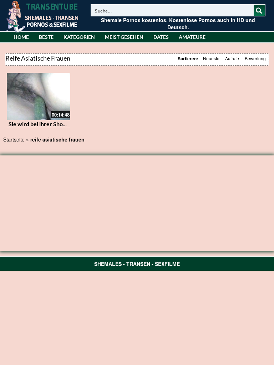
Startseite (14, 139)
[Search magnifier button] (259, 10)
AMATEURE (192, 37)
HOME (21, 37)
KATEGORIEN (79, 37)
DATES (161, 37)
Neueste (211, 58)
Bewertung (255, 58)
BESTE (46, 37)
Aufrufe (232, 58)
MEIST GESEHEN (124, 37)
